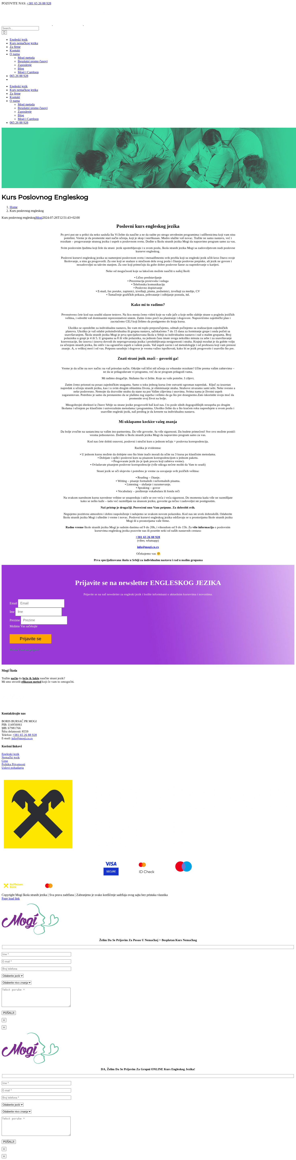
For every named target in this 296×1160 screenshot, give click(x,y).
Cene (5, 760)
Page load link (11, 898)
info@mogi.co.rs (22, 738)
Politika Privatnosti (13, 764)
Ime (12, 611)
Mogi (39, 217)
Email (13, 603)
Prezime (15, 620)
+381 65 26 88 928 (39, 3)
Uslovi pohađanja (13, 767)
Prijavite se (30, 638)
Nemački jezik (11, 757)
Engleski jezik (10, 754)
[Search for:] (20, 28)
